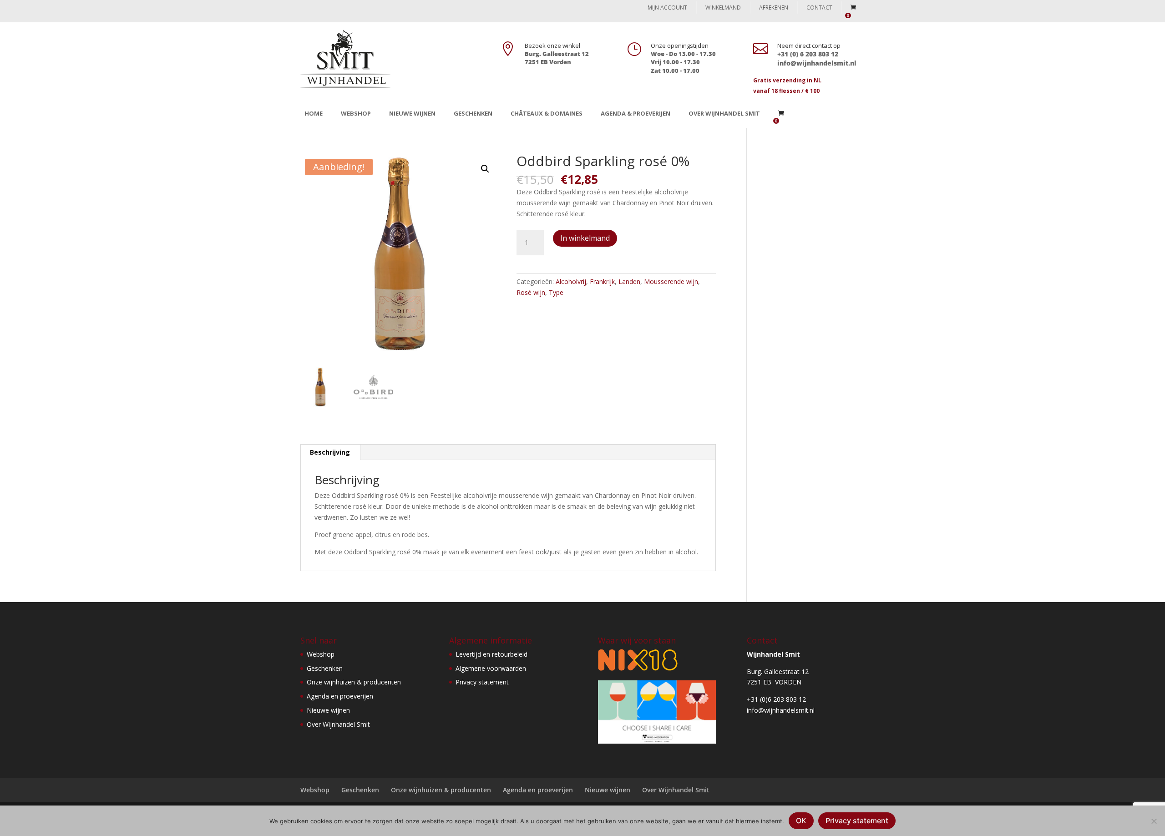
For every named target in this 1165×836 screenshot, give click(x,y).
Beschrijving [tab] (330, 452)
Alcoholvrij (571, 281)
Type (556, 292)
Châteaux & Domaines (546, 113)
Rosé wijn (531, 292)
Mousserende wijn (671, 281)
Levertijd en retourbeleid (491, 654)
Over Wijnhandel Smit (724, 113)
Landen (629, 281)
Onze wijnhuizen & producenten (354, 682)
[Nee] (1153, 821)
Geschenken (473, 113)
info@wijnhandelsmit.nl (781, 710)
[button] (485, 169)
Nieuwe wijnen (412, 113)
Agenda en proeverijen (340, 696)
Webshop (356, 113)
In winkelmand (585, 238)
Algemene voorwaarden (491, 668)
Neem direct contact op (809, 45)
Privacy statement (482, 682)
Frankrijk (602, 281)
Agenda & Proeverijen (635, 113)
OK (801, 820)
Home (313, 113)
